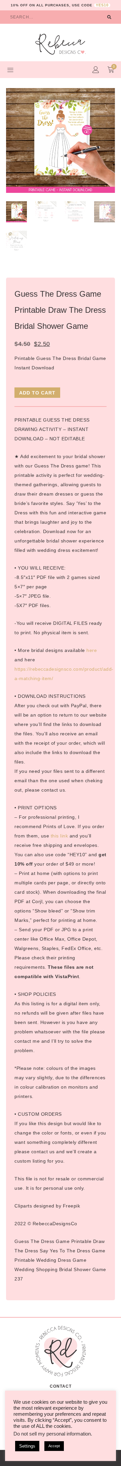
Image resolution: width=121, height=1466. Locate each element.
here (91, 650)
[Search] (109, 17)
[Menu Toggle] (10, 69)
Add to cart (37, 392)
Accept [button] (54, 1446)
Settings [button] (27, 1446)
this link (59, 835)
